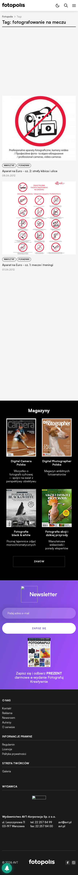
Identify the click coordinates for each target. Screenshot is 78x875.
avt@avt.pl (64, 822)
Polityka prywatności (14, 754)
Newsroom (8, 717)
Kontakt (6, 708)
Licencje (7, 749)
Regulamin (8, 744)
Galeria (6, 771)
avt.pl (61, 826)
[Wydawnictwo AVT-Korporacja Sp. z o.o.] (39, 802)
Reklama (7, 713)
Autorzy (6, 722)
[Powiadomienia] (7, 868)
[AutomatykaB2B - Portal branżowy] (41, 862)
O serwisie (8, 727)
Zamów (39, 561)
